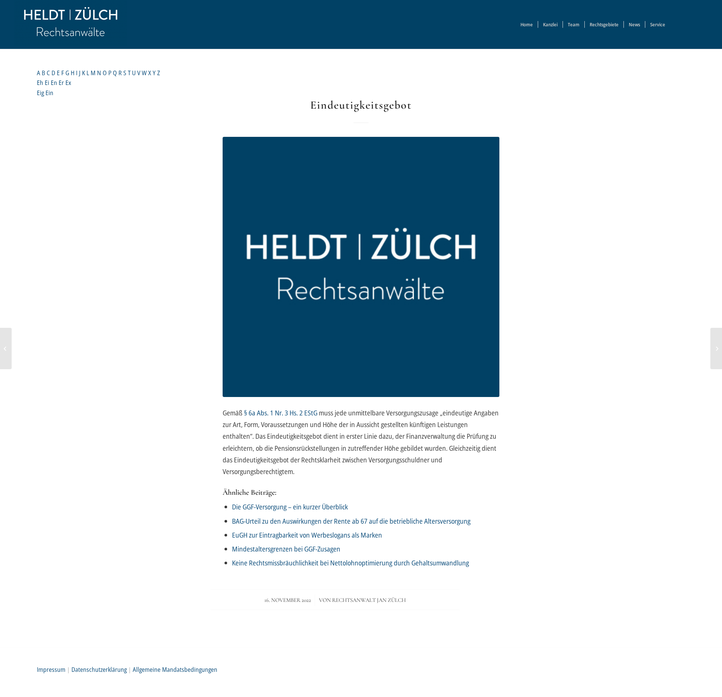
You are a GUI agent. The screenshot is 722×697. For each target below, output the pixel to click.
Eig (41, 93)
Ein (49, 93)
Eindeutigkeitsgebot (361, 105)
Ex (68, 83)
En (55, 83)
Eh (41, 83)
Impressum (51, 669)
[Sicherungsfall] (6, 348)
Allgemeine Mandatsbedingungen (175, 669)
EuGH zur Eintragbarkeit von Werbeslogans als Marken (307, 534)
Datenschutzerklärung (99, 669)
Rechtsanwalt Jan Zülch (369, 600)
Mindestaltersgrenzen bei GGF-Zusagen (286, 548)
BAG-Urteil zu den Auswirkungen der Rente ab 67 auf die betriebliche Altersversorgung (351, 521)
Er (62, 83)
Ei (48, 83)
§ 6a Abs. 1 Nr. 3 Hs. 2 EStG (280, 412)
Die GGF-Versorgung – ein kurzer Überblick (290, 506)
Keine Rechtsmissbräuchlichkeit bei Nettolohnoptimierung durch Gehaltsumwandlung (350, 562)
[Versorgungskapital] (716, 348)
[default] (361, 267)
